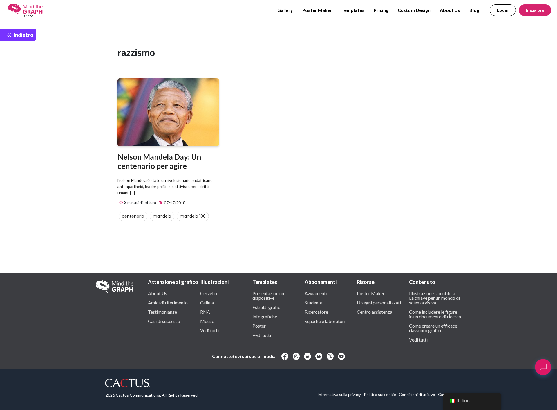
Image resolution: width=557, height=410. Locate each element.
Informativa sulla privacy (339, 394)
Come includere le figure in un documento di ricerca (435, 314)
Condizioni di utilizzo (417, 394)
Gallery (285, 10)
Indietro (22, 34)
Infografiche (264, 316)
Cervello (208, 293)
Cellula (207, 302)
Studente (313, 302)
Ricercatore (316, 311)
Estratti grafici (266, 307)
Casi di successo (164, 321)
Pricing (381, 10)
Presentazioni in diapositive (268, 295)
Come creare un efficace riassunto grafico (433, 328)
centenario (133, 216)
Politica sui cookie (380, 394)
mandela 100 (193, 216)
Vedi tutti (209, 330)
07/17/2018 (174, 202)
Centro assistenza (374, 311)
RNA (205, 311)
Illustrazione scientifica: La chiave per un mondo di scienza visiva (434, 297)
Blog (474, 10)
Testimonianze (162, 311)
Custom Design (414, 10)
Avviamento (316, 293)
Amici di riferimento (168, 302)
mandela (162, 216)
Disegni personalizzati (379, 302)
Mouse (207, 321)
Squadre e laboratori (325, 321)
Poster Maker (317, 10)
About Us (450, 10)
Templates (352, 10)
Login (503, 10)
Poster (259, 325)
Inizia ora (535, 10)
